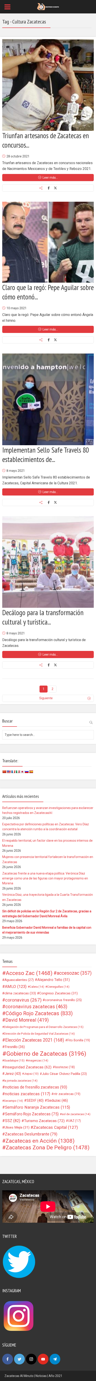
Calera (36, 986)
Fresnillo (15, 1047)
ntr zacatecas (67, 1094)
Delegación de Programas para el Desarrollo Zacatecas (43, 1027)
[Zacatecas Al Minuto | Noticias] (48, 6)
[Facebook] (7, 1359)
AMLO (16, 986)
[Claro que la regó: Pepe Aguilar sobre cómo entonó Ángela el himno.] (48, 242)
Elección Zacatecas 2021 (34, 1040)
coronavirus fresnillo (63, 1000)
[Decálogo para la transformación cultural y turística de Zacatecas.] (48, 562)
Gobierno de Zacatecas (46, 1053)
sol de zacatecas (76, 1114)
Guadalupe (14, 1060)
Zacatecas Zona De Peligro (48, 1147)
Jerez (13, 1074)
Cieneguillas (58, 986)
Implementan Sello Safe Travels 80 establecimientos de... (45, 454)
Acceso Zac (29, 973)
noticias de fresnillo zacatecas (36, 1087)
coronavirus (23, 1000)
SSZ (12, 1120)
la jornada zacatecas (21, 1080)
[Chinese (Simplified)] (4, 771)
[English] (9, 771)
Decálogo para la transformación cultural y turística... (42, 617)
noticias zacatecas (27, 1093)
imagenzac (37, 1060)
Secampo (13, 1100)
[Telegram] (55, 1359)
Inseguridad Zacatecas (28, 1067)
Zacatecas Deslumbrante (31, 1134)
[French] (13, 771)
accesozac (74, 973)
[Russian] (27, 771)
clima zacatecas (20, 993)
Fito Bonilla (78, 1040)
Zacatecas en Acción (40, 1141)
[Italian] (18, 771)
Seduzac (57, 1100)
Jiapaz (31, 1073)
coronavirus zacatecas (36, 1006)
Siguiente (46, 698)
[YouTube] (43, 1359)
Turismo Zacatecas (44, 1120)
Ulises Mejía (16, 1127)
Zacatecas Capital (55, 1127)
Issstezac (65, 1067)
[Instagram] (31, 1359)
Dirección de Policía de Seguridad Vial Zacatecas (39, 1033)
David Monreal (27, 1020)
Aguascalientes (19, 980)
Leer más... (50, 177)
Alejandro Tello (53, 980)
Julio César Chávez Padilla (64, 1074)
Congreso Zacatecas (58, 993)
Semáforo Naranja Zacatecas (37, 1107)
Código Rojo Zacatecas (39, 1013)
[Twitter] (19, 1359)
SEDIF (35, 1100)
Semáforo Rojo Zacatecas (32, 1114)
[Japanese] (22, 771)
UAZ (74, 1121)
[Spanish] (31, 771)
